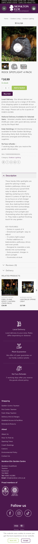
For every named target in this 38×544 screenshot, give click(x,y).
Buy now (7, 94)
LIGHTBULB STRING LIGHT (28, 300)
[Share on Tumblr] (18, 162)
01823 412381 (9, 476)
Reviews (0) (11, 265)
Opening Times (7, 441)
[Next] (33, 43)
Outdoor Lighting (28, 19)
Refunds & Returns (9, 424)
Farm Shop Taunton (9, 413)
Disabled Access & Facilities (12, 420)
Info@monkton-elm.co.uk (16, 478)
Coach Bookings (8, 445)
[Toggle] (4, 175)
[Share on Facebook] (7, 162)
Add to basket (19, 88)
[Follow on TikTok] (27, 513)
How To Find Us (8, 438)
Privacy (16, 529)
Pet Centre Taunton (9, 409)
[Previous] (5, 43)
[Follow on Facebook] (10, 513)
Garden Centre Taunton (10, 406)
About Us (5, 434)
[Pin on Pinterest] (15, 162)
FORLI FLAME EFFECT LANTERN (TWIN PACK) (8, 301)
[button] (4, 8)
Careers (5, 449)
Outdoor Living (15, 19)
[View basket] (33, 8)
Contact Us (6, 456)
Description (11, 175)
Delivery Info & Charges (10, 417)
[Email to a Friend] (11, 162)
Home (6, 19)
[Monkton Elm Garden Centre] (19, 8)
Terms (22, 529)
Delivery (9, 270)
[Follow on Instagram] (19, 513)
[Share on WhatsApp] (3, 162)
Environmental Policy (9, 452)
